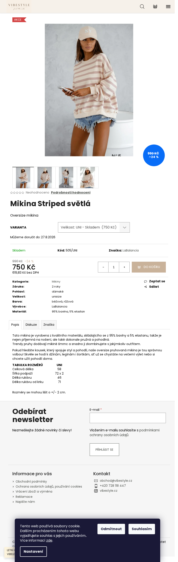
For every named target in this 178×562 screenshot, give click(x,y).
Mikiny (56, 281)
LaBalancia (131, 250)
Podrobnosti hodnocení (71, 193)
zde (49, 540)
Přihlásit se (104, 449)
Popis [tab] (15, 324)
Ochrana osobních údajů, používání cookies (49, 486)
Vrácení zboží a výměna (34, 491)
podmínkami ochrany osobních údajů (125, 432)
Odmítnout (111, 528)
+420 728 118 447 (113, 485)
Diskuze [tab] (31, 324)
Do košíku (152, 267)
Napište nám (25, 502)
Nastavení (33, 551)
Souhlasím (142, 528)
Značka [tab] (48, 324)
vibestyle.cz (108, 490)
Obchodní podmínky (31, 481)
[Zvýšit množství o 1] (124, 267)
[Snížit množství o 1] (103, 267)
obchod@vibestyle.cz (116, 480)
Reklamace (24, 497)
